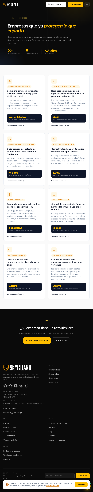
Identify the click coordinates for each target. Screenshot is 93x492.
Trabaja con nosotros (56, 440)
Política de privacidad (11, 451)
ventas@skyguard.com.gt (12, 413)
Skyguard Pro (53, 374)
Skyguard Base (54, 370)
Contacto (52, 436)
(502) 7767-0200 (9, 409)
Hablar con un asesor (35, 340)
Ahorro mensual (9, 436)
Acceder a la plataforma (57, 423)
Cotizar (6, 423)
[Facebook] (10, 386)
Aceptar (81, 485)
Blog (50, 432)
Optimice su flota (10, 440)
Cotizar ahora (75, 4)
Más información (52, 486)
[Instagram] (5, 386)
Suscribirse (82, 476)
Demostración (53, 382)
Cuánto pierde (9, 432)
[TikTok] (26, 386)
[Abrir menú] (87, 4)
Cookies (6, 459)
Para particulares (9, 427)
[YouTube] (21, 386)
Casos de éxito (54, 378)
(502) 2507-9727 (9, 397)
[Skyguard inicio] (10, 4)
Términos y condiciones (12, 455)
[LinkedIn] (16, 386)
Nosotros (52, 427)
